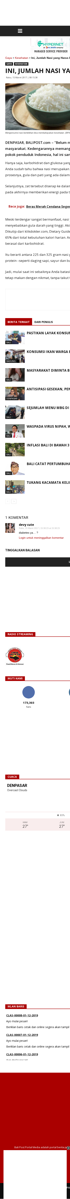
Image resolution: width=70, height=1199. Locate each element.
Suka (28, 687)
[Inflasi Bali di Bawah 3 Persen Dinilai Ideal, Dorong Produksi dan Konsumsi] (15, 449)
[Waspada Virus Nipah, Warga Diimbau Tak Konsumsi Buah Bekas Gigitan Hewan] (15, 431)
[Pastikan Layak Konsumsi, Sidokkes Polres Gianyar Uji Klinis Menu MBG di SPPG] (15, 337)
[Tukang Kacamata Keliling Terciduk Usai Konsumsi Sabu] (15, 487)
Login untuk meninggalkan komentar (41, 537)
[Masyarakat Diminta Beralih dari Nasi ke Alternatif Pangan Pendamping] (15, 375)
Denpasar (11, 398)
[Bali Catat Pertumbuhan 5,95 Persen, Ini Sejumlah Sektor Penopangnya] (15, 468)
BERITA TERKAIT (19, 322)
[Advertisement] (35, 1174)
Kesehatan (21, 57)
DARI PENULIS (43, 322)
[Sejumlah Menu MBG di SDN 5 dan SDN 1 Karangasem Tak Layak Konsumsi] (15, 412)
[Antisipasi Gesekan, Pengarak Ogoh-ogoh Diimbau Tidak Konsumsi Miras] (15, 393)
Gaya (8, 57)
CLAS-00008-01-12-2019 (22, 1015)
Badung (11, 361)
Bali (8, 342)
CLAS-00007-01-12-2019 (22, 1035)
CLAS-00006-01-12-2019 (22, 1054)
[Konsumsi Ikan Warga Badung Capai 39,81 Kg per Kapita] (15, 356)
